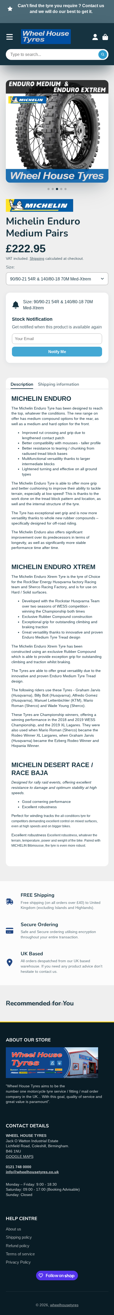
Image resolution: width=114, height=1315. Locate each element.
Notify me (57, 351)
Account (95, 37)
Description (22, 384)
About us (13, 1229)
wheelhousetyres (64, 1305)
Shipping (37, 258)
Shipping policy (19, 1237)
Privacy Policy (18, 1262)
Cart (105, 37)
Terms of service (20, 1254)
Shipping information (58, 384)
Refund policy (17, 1245)
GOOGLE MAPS (19, 1156)
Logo (46, 37)
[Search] (102, 54)
